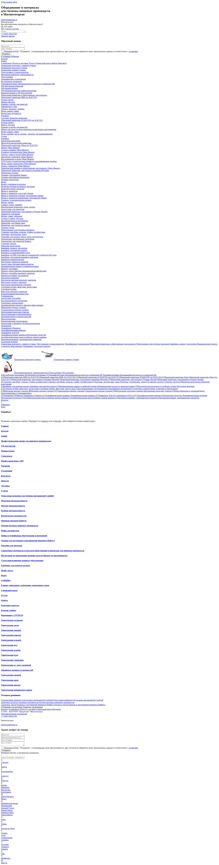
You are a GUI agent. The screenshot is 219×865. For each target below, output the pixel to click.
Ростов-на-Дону (8, 828)
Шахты (4, 863)
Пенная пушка (7, 451)
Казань (4, 785)
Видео (3, 575)
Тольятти (5, 847)
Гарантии (5, 466)
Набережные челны (9, 803)
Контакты (5, 476)
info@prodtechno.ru (9, 20)
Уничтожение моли (10, 625)
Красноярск (6, 792)
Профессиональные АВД (12, 461)
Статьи (4, 491)
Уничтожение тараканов (12, 660)
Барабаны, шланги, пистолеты (183, 344)
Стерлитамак (6, 838)
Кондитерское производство (14, 516)
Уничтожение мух (9, 645)
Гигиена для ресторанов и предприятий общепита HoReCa (28, 541)
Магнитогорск (7, 796)
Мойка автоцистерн (10, 531)
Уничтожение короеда (11, 635)
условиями (133, 51)
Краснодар (5, 790)
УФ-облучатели (8, 446)
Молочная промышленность (14, 501)
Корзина (4, 400)
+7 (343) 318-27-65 (9, 34)
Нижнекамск (6, 806)
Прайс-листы (7, 570)
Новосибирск (7, 815)
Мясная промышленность (13, 506)
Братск (4, 767)
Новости (5, 481)
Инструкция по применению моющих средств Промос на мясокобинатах (34, 556)
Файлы (4, 600)
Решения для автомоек (11, 545)
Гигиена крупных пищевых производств (19, 526)
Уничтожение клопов (11, 650)
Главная (5, 426)
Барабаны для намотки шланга (15, 565)
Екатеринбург (7, 771)
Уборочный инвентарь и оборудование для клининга (113, 344)
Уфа (3, 854)
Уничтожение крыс (10, 680)
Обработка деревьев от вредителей (17, 670)
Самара (4, 833)
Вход (3, 407)
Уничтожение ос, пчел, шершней (16, 665)
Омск (3, 819)
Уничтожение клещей (11, 640)
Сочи (3, 835)
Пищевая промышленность (13, 521)
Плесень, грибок (8, 610)
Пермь (4, 824)
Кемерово (5, 787)
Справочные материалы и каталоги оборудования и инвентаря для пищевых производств (42, 551)
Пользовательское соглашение (14, 714)
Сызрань (4, 840)
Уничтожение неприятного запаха (16, 690)
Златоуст (4, 776)
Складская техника (42, 346)
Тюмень (4, 849)
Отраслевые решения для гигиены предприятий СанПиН (27, 496)
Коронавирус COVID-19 (12, 615)
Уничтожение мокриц (11, 630)
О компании (6, 471)
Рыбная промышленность (13, 511)
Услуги (4, 595)
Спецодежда (6, 456)
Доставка (5, 486)
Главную (45, 421)
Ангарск (4, 762)
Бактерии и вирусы (10, 605)
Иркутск (4, 781)
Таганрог (5, 844)
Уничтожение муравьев (12, 620)
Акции (4, 436)
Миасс (4, 799)
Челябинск (5, 858)
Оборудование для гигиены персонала (153, 344)
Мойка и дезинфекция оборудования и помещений (24, 536)
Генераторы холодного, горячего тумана (18, 344)
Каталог (57, 421)
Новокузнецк (7, 810)
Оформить (5, 405)
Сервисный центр (9, 590)
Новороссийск (7, 812)
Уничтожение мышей (11, 675)
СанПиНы (6, 580)
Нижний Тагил (7, 808)
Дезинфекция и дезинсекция (77, 344)
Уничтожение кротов (10, 685)
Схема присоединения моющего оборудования (22, 560)
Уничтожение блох (9, 655)
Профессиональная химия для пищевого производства (26, 441)
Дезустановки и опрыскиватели (50, 344)
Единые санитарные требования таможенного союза (25, 585)
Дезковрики (28, 346)
